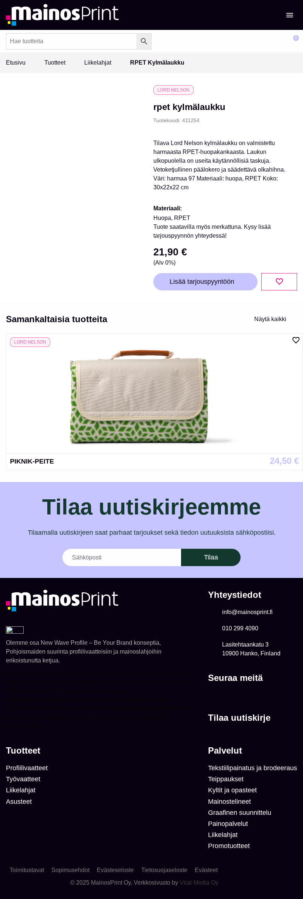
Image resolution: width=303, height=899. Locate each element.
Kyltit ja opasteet (232, 790)
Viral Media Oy (199, 882)
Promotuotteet (229, 846)
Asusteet (19, 801)
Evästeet (206, 870)
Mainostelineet (229, 801)
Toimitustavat (27, 870)
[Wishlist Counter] (271, 41)
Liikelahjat (97, 62)
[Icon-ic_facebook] (243, 696)
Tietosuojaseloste (164, 870)
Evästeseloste (115, 870)
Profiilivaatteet (27, 768)
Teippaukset (226, 779)
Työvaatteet (23, 779)
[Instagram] (228, 696)
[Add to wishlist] (279, 281)
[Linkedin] (213, 696)
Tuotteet (54, 62)
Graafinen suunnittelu (239, 812)
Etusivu (15, 62)
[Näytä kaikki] (292, 319)
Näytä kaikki (270, 319)
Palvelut (225, 750)
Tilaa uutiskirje (239, 718)
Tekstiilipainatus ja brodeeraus (252, 768)
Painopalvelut (228, 823)
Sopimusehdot (70, 870)
